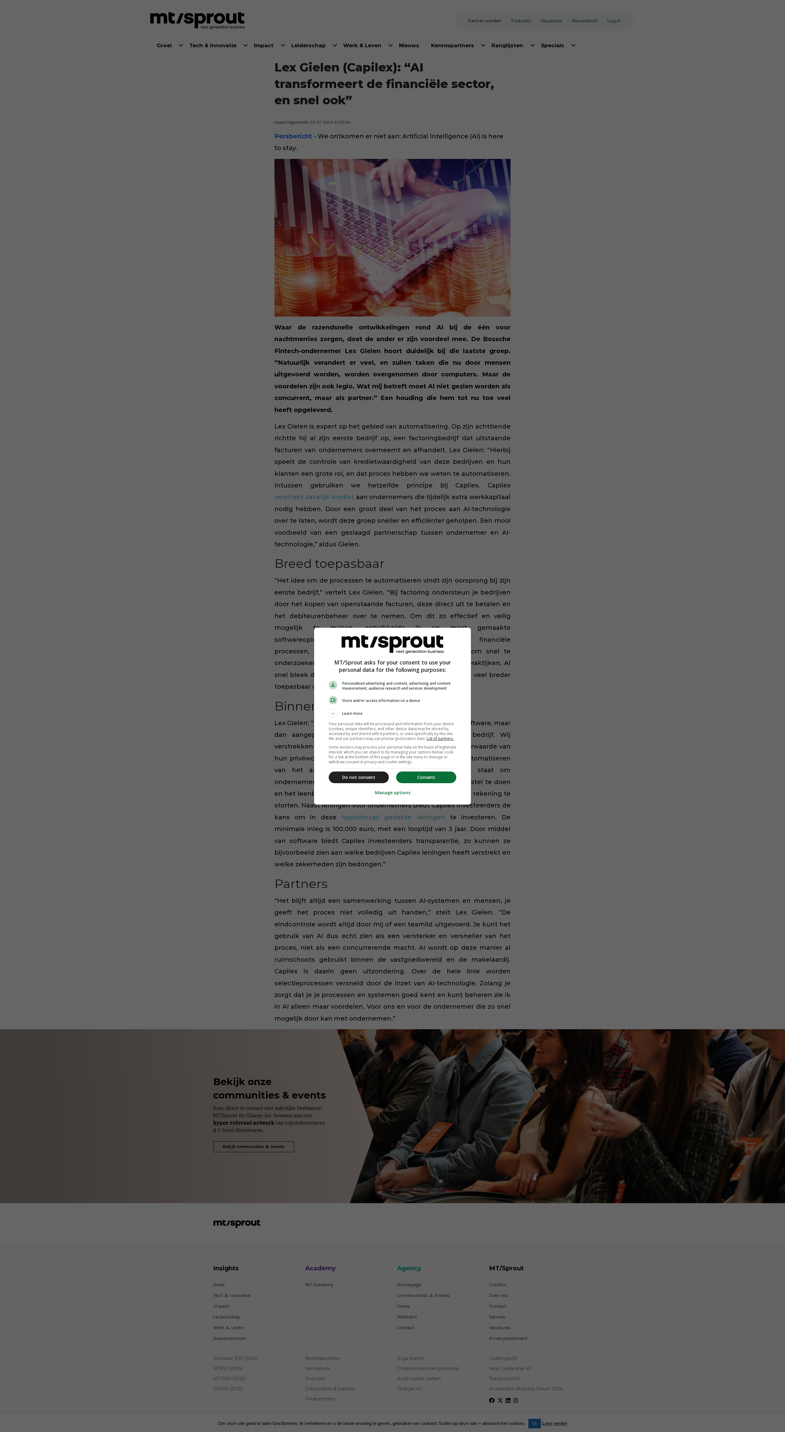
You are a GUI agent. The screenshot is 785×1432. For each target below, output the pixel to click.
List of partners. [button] (440, 738)
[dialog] (392, 716)
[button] (392, 713)
